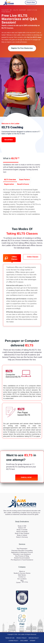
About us (22, 571)
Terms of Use (9, 638)
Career (22, 582)
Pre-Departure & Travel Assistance (22, 560)
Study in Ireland (22, 535)
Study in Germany (22, 537)
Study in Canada (22, 529)
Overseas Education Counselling (22, 550)
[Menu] (40, 2)
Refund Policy (34, 638)
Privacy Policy (21, 638)
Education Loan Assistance (22, 554)
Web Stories (22, 575)
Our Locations (22, 579)
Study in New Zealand (22, 533)
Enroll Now (9, 140)
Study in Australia (22, 531)
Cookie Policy (13, 640)
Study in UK (22, 528)
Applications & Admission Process (22, 552)
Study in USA (22, 526)
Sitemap (32, 640)
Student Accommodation (22, 558)
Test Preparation (22, 548)
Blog (22, 580)
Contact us (22, 577)
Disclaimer (24, 640)
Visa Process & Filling (22, 556)
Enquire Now (31, 2)
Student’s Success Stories (22, 573)
